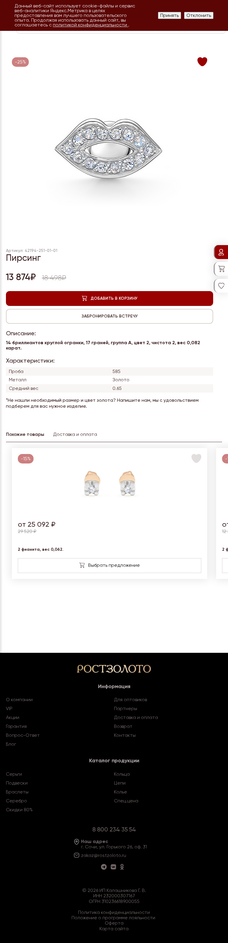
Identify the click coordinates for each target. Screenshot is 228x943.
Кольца (122, 774)
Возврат (123, 726)
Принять (169, 15)
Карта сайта (114, 928)
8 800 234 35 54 (114, 829)
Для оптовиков (130, 699)
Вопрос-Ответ (23, 735)
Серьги (14, 774)
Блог (11, 744)
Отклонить (198, 15)
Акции (12, 717)
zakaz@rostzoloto (101, 855)
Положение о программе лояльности (113, 917)
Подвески (17, 783)
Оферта (114, 923)
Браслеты (17, 792)
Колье (120, 792)
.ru (123, 855)
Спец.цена (126, 801)
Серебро (16, 801)
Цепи (120, 783)
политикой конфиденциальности (90, 25)
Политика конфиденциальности (114, 912)
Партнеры (125, 708)
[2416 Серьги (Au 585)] (109, 512)
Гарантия (16, 726)
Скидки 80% (19, 809)
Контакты (125, 735)
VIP (9, 708)
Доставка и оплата (136, 717)
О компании (19, 699)
